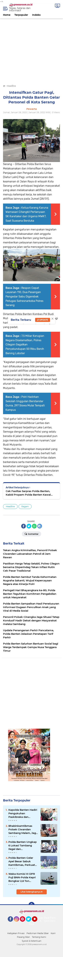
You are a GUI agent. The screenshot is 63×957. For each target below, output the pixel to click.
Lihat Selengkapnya (30, 891)
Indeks (36, 14)
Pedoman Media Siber (38, 933)
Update (43, 320)
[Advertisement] (31, 50)
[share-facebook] (23, 526)
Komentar (33, 534)
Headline (10, 506)
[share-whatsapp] (34, 526)
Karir (53, 933)
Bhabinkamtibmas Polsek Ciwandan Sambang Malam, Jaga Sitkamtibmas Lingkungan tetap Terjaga (22, 829)
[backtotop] (32, 905)
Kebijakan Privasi (16, 933)
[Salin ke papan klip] (39, 526)
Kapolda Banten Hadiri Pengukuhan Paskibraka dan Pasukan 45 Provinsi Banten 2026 (22, 813)
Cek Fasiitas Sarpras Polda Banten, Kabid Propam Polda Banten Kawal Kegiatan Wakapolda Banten (28, 492)
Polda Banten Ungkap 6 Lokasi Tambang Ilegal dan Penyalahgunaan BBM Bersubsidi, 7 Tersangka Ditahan (22, 845)
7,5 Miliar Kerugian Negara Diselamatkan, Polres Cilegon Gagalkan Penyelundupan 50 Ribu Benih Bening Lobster (25, 344)
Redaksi (33, 924)
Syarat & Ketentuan (31, 941)
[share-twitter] (29, 526)
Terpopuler (21, 14)
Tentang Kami (39, 937)
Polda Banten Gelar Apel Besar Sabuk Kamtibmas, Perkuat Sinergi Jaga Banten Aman (21, 861)
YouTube (37, 923)
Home (6, 14)
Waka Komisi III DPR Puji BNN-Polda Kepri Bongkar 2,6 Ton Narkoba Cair (22, 877)
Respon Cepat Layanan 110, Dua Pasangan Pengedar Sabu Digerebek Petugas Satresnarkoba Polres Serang (24, 296)
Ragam (25, 506)
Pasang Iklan (23, 937)
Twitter (30, 923)
